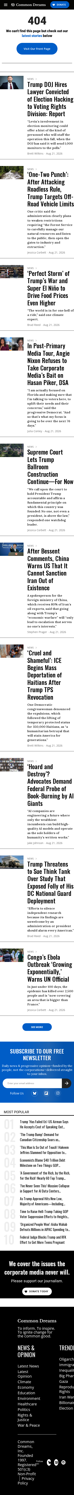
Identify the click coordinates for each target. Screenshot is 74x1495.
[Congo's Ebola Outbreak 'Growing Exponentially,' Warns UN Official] (12, 955)
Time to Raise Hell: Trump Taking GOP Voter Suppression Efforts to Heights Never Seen (44, 1214)
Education (26, 1392)
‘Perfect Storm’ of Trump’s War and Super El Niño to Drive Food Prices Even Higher (48, 288)
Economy (26, 1387)
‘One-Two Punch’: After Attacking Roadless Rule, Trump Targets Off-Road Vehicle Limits (50, 189)
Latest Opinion (25, 1374)
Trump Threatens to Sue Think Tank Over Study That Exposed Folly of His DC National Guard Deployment (50, 882)
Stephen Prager (37, 632)
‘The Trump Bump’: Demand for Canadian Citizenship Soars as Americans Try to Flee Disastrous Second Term (41, 1137)
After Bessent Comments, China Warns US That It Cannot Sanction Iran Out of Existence (48, 569)
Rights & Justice (25, 1417)
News (30, 79)
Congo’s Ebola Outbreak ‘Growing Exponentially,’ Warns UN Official (49, 967)
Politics (24, 1409)
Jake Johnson (35, 843)
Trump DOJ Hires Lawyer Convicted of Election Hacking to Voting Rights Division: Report (50, 99)
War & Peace (29, 1425)
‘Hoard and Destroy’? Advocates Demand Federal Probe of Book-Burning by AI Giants (50, 785)
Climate (24, 1381)
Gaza (63, 1381)
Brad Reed (34, 325)
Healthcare (27, 1404)
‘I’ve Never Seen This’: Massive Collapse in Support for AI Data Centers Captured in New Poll (44, 1188)
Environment (29, 1398)
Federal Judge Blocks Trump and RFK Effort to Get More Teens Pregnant (43, 1240)
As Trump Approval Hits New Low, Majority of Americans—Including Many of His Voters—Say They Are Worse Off (42, 1201)
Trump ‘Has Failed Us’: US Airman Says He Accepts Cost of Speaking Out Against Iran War (44, 1124)
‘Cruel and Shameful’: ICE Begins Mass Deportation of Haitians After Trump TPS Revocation (44, 674)
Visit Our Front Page (37, 49)
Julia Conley (34, 431)
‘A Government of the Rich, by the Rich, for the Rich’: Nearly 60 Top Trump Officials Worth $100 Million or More (45, 1175)
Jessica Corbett (36, 252)
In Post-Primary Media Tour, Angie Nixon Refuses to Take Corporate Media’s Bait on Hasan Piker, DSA (48, 364)
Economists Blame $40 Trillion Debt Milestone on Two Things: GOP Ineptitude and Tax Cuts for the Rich (43, 1163)
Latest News (28, 1366)
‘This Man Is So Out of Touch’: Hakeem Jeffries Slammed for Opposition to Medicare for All (44, 1150)
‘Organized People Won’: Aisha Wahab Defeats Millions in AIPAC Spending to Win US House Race (44, 1227)
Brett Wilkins (35, 153)
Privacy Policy (26, 1481)
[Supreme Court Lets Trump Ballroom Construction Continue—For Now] (12, 450)
